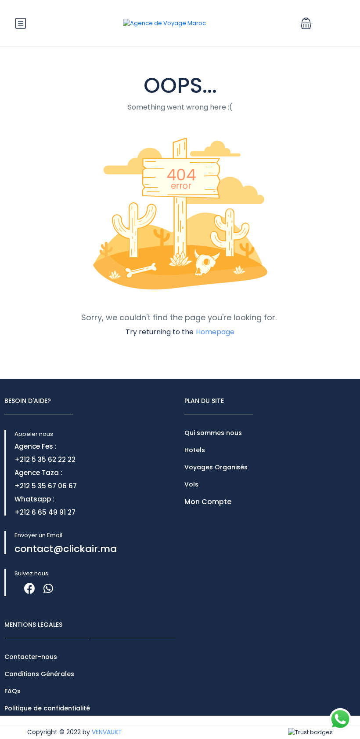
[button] (306, 23)
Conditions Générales (39, 673)
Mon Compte (207, 502)
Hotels (194, 450)
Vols (191, 484)
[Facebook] (29, 588)
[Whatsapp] (48, 588)
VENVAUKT (107, 732)
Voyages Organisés (216, 467)
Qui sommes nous (213, 432)
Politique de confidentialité (47, 708)
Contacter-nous (30, 656)
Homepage (215, 332)
